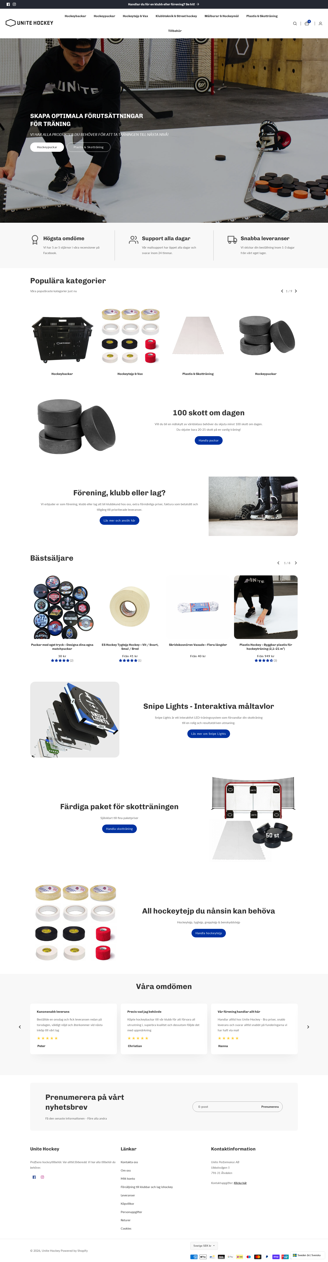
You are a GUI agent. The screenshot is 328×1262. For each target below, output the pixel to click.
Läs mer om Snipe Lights (208, 733)
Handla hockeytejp (209, 933)
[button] (282, 291)
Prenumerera (270, 1106)
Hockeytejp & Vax (135, 16)
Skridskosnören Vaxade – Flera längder (198, 645)
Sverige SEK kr (202, 1245)
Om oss (126, 1170)
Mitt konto (128, 1178)
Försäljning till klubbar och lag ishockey (147, 1187)
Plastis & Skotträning (262, 16)
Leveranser (128, 1195)
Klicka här (240, 1183)
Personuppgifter (131, 1212)
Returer (126, 1220)
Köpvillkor (127, 1203)
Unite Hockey (51, 1250)
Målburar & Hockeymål (222, 16)
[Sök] (295, 23)
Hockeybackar (75, 16)
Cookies (126, 1228)
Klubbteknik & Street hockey (176, 16)
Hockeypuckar (104, 16)
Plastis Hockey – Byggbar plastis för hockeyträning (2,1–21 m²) (266, 647)
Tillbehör (175, 31)
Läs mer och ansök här (119, 520)
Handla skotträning (119, 828)
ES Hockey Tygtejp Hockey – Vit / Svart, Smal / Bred (130, 647)
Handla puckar (209, 440)
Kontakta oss (129, 1162)
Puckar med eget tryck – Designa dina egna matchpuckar (62, 647)
